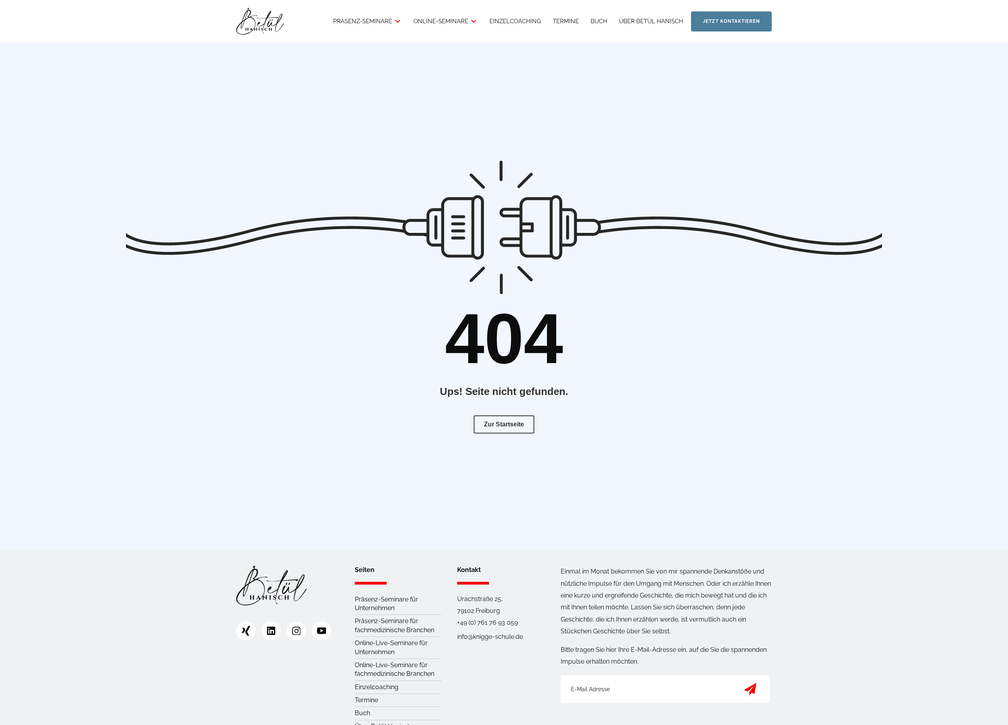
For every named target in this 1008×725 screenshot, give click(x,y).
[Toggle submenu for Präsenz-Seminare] (397, 21)
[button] (750, 689)
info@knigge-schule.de (490, 636)
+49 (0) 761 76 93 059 (487, 622)
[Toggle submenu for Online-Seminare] (473, 21)
